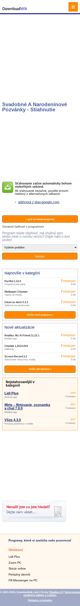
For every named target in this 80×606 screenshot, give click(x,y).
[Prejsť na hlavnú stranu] (15, 11)
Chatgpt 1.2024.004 (16, 346)
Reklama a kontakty (40, 600)
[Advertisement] (40, 57)
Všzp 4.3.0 (12, 420)
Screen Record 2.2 (15, 356)
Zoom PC (15, 562)
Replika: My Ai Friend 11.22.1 (21, 335)
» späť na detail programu (40, 219)
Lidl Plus (11, 393)
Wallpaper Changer (16, 291)
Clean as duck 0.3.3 (16, 302)
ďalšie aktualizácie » (40, 369)
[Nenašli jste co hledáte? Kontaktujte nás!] (34, 521)
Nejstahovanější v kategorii (20, 383)
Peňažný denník (19, 574)
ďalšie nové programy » (40, 314)
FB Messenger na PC (23, 580)
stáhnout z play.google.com (38, 202)
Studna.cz (56, 592)
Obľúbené (16, 550)
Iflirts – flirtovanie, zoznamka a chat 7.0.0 (27, 406)
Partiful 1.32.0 (12, 281)
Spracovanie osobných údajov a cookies (51, 594)
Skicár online (17, 568)
